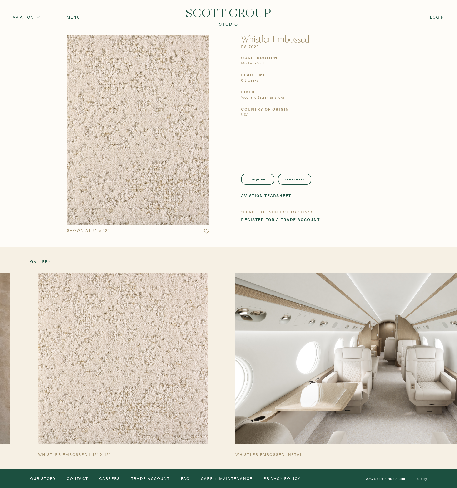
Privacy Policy (282, 478)
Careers (109, 478)
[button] (206, 231)
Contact (77, 478)
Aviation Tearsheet (266, 196)
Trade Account (150, 478)
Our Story (43, 478)
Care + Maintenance (227, 478)
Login (437, 17)
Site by (422, 478)
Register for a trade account (280, 220)
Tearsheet (295, 179)
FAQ (185, 478)
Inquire (257, 179)
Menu (73, 17)
